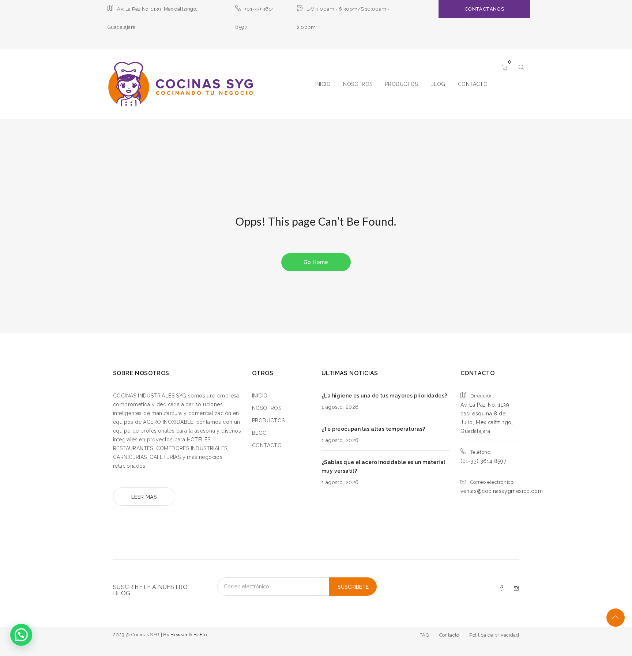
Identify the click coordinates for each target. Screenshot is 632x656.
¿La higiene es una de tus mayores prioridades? (384, 396)
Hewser (179, 634)
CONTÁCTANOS (484, 9)
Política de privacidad (494, 635)
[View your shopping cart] (505, 68)
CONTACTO (473, 84)
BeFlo (200, 634)
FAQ (424, 635)
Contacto (449, 635)
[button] (21, 635)
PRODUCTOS (401, 84)
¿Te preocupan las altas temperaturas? (373, 429)
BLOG (437, 84)
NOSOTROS (357, 84)
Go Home (316, 262)
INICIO (323, 84)
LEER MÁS (144, 497)
